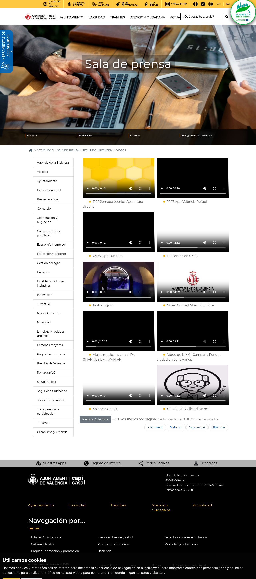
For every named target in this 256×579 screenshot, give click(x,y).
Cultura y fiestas (42, 544)
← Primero (155, 427)
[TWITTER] (203, 5)
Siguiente (197, 427)
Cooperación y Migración (47, 220)
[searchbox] (202, 16)
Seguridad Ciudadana (52, 391)
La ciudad (77, 505)
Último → (218, 427)
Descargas (208, 463)
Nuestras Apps (54, 463)
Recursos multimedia (97, 150)
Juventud (43, 304)
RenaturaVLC (46, 372)
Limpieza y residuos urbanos (51, 334)
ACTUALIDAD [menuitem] (179, 17)
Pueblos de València (51, 363)
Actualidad (202, 505)
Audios (32, 135)
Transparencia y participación (48, 411)
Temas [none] (34, 528)
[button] (95, 419)
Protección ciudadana (113, 544)
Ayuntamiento (47, 181)
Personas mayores (50, 345)
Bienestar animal (49, 190)
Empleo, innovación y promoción (55, 551)
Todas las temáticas (50, 400)
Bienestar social (48, 199)
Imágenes (85, 135)
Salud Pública (46, 382)
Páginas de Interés (106, 463)
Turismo (43, 423)
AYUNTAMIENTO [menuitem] (71, 17)
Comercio (44, 208)
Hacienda (43, 272)
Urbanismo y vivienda (52, 432)
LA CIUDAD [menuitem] (97, 17)
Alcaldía (42, 172)
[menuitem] (51, 135)
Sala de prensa (68, 150)
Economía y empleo (51, 244)
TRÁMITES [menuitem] (117, 17)
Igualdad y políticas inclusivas (50, 283)
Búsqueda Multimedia (196, 135)
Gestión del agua (49, 263)
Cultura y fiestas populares (48, 233)
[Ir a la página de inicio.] (33, 17)
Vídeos (135, 135)
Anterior (176, 427)
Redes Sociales (157, 463)
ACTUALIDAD (45, 150)
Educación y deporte (51, 254)
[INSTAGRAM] (210, 5)
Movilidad (44, 322)
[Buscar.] (228, 16)
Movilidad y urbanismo (181, 544)
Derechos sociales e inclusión (185, 537)
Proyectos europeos (51, 354)
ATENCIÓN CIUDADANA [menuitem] (147, 17)
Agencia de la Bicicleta (53, 162)
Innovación (44, 295)
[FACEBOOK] (195, 5)
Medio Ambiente (48, 313)
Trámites (118, 505)
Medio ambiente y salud (115, 537)
